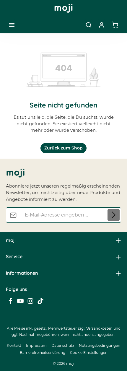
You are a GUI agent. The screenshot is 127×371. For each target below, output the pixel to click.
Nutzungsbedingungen (99, 345)
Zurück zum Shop (63, 148)
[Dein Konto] (102, 25)
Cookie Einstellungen (89, 352)
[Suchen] (89, 25)
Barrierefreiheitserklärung (42, 352)
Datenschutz (62, 345)
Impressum (36, 345)
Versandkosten (99, 328)
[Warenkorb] (115, 25)
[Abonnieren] (114, 215)
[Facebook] (11, 302)
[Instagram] (31, 302)
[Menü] (12, 25)
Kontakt (14, 345)
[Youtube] (21, 302)
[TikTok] (40, 302)
